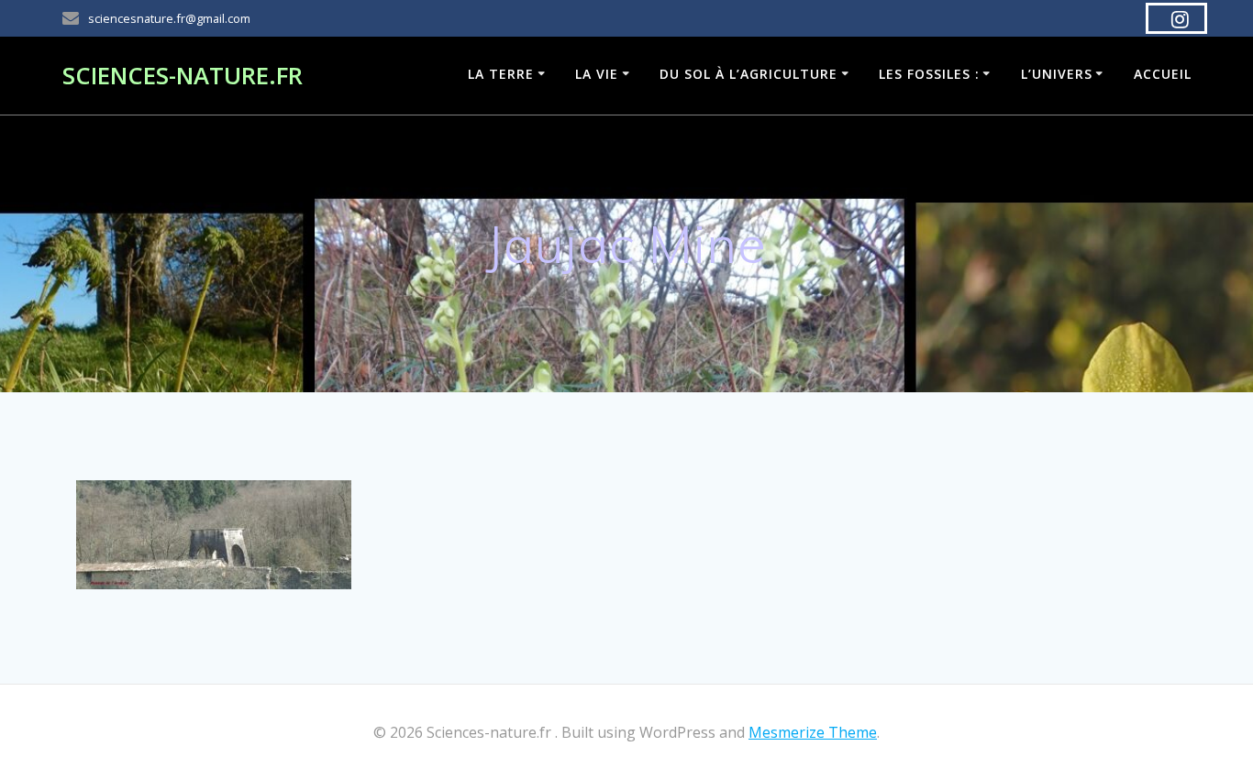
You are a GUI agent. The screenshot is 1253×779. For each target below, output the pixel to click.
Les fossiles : (929, 73)
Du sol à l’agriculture (748, 73)
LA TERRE (501, 73)
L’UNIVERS (1056, 73)
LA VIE (596, 73)
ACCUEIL (1163, 73)
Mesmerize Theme (812, 732)
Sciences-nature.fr (182, 76)
